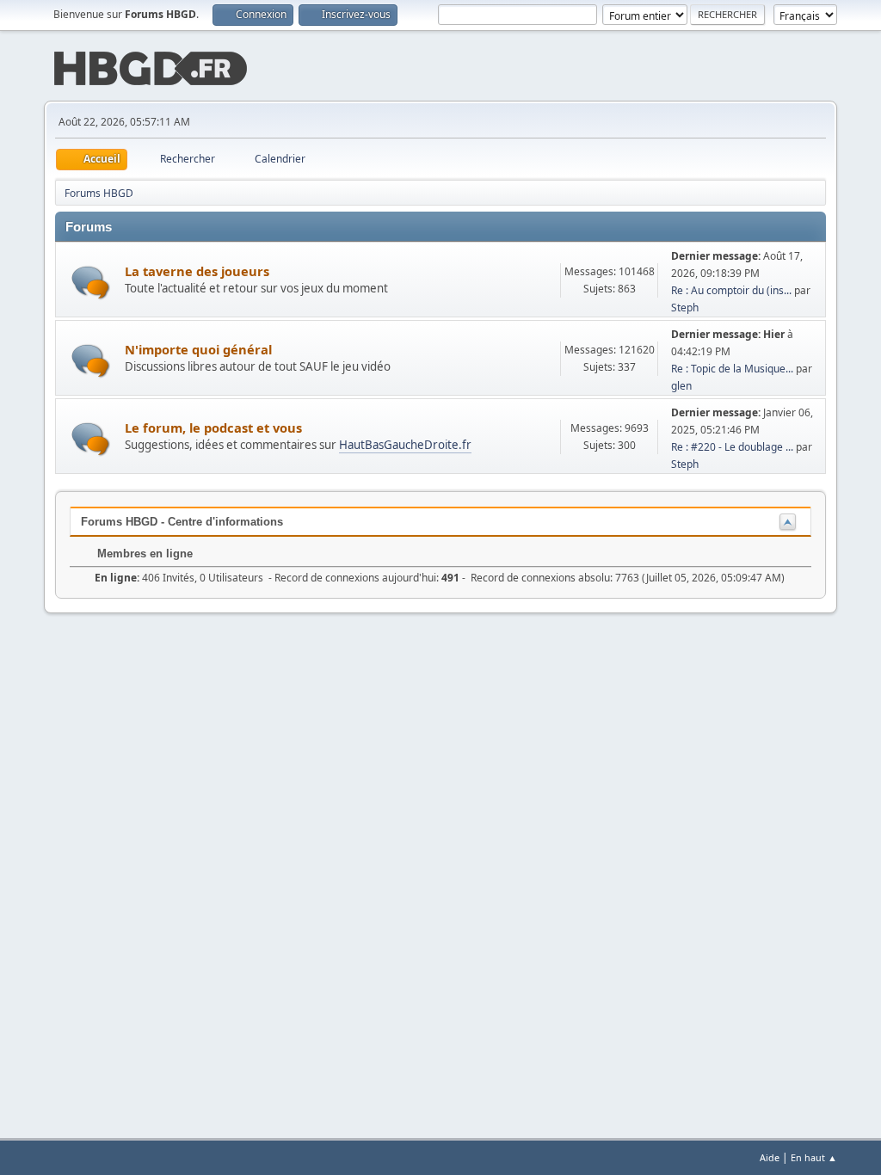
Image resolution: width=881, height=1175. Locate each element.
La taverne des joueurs (197, 271)
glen (681, 385)
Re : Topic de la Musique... (732, 368)
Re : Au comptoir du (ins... (731, 290)
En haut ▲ (814, 1157)
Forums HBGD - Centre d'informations (182, 521)
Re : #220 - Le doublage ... (732, 447)
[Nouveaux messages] (90, 282)
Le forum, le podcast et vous (213, 427)
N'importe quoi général (198, 349)
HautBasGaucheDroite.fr (405, 444)
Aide (769, 1157)
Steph (685, 307)
